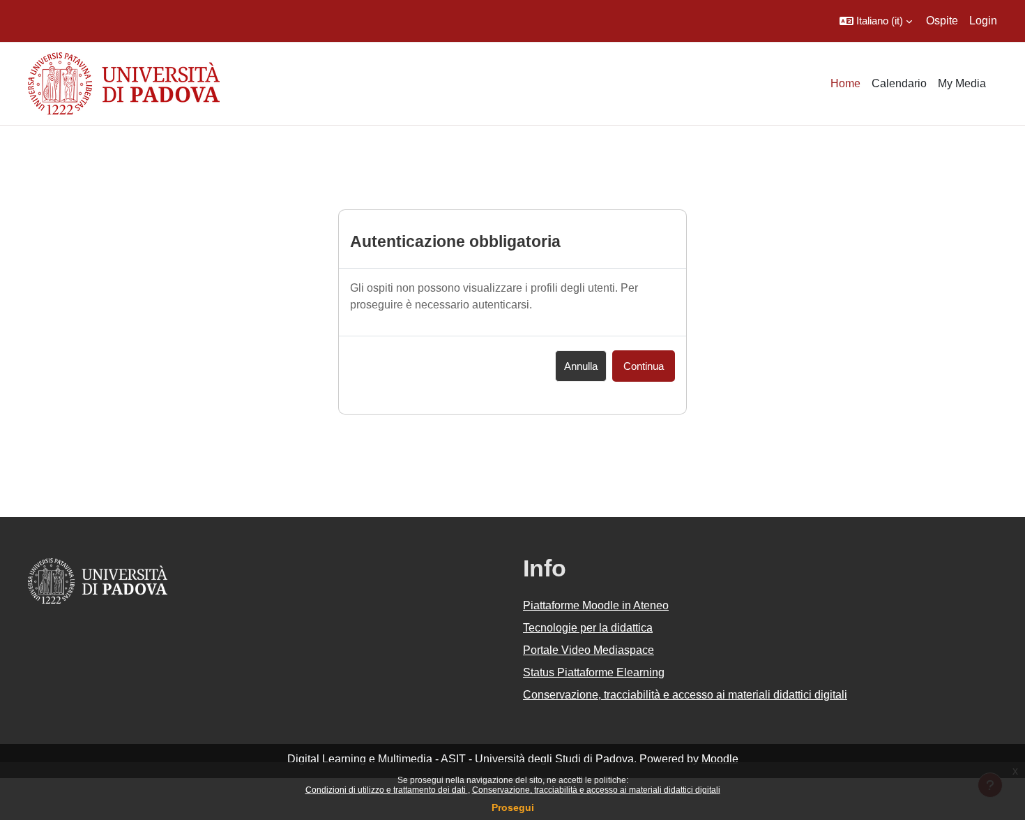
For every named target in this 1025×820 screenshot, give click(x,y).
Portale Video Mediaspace (588, 650)
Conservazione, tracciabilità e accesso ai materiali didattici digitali (596, 790)
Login (983, 21)
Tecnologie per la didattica (588, 628)
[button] (875, 21)
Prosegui (513, 807)
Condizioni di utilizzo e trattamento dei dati (386, 790)
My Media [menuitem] (962, 83)
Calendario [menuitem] (899, 83)
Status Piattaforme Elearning (594, 672)
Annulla (581, 366)
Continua (643, 366)
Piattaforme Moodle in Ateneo (596, 605)
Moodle (719, 759)
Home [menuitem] (845, 83)
